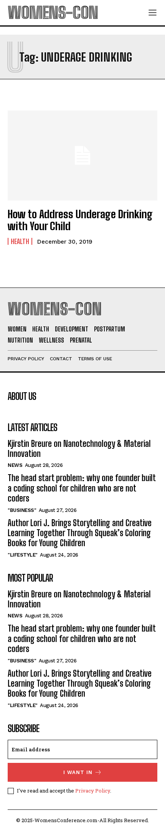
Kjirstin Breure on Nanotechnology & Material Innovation (79, 448)
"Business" (22, 510)
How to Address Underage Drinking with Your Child (80, 219)
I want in (77, 772)
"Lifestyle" (23, 555)
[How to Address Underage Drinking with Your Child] (82, 155)
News (15, 465)
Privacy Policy (92, 790)
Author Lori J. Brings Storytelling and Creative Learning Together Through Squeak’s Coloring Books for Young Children (80, 533)
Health (20, 241)
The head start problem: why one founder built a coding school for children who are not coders (81, 488)
